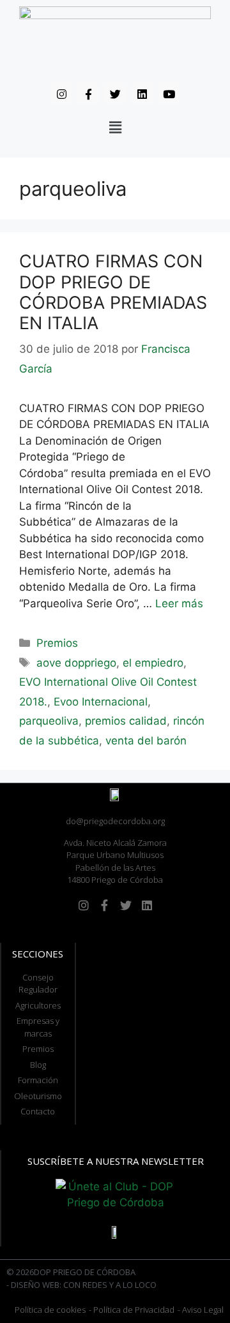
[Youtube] (169, 94)
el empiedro (153, 662)
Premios (57, 643)
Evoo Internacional (101, 701)
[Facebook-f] (88, 94)
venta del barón (146, 740)
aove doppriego (76, 662)
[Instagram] (61, 94)
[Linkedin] (142, 94)
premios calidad (126, 720)
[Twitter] (115, 94)
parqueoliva (49, 720)
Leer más (179, 603)
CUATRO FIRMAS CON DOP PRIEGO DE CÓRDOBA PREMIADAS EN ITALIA (113, 292)
